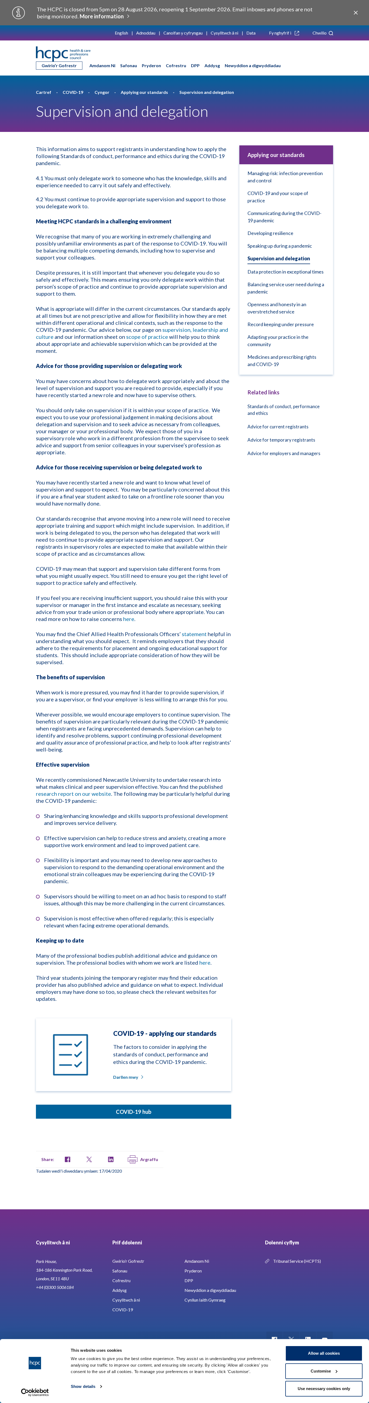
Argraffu (149, 1159)
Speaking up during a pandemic (279, 246)
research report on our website (73, 793)
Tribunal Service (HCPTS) (297, 1261)
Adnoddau (145, 32)
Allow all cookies (324, 1353)
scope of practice (147, 336)
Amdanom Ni (102, 65)
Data (251, 32)
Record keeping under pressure (280, 324)
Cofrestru (176, 65)
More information (102, 16)
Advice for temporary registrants (281, 440)
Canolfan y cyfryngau (183, 32)
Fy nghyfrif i (280, 32)
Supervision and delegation (278, 258)
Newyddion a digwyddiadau (253, 65)
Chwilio (320, 32)
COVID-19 (122, 1309)
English (121, 32)
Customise (321, 1371)
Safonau (128, 65)
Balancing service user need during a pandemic (285, 288)
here (128, 619)
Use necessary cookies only (324, 1388)
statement (194, 634)
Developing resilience (270, 233)
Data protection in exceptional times (285, 272)
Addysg (212, 65)
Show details (83, 1386)
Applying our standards (275, 155)
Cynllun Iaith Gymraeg (205, 1299)
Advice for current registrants (277, 426)
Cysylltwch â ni (224, 32)
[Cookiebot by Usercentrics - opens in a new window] (35, 1392)
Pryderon (151, 65)
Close (355, 12)
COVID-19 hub (133, 1111)
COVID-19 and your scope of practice (277, 196)
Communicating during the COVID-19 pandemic (284, 216)
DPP (195, 65)
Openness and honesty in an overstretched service (276, 308)
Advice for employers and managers (283, 453)
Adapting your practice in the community (277, 340)
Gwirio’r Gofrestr (59, 65)
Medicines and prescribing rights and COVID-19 (281, 360)
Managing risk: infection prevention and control (285, 176)
